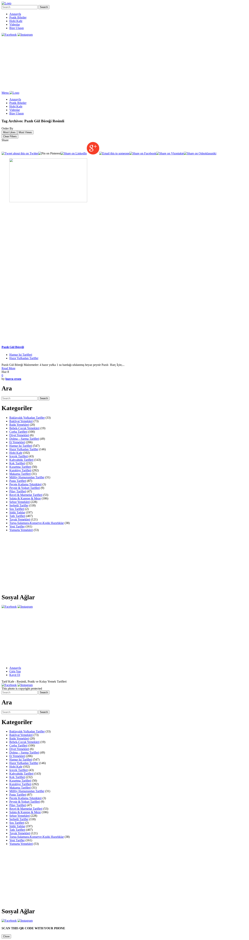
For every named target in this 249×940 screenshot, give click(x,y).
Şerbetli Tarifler (18, 505)
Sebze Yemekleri (19, 502)
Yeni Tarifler (17, 526)
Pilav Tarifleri (17, 491)
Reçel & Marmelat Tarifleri (25, 495)
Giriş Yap (15, 671)
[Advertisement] (118, 63)
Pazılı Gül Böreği (13, 347)
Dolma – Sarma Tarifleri (24, 438)
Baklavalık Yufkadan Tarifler (27, 417)
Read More (8, 368)
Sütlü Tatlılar (17, 512)
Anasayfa (15, 14)
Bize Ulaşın (16, 28)
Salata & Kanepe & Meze (25, 498)
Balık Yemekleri (19, 424)
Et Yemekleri (17, 442)
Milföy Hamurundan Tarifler (26, 477)
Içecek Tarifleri (18, 456)
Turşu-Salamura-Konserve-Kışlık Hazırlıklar (36, 523)
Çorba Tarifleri (18, 431)
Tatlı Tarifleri (17, 516)
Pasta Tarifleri (17, 480)
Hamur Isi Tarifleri (20, 354)
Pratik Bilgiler (17, 17)
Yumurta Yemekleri (21, 530)
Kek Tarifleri (17, 463)
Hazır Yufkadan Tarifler (23, 358)
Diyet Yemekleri (19, 435)
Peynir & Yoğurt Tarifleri (24, 488)
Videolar (14, 24)
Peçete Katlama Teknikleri (25, 484)
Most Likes (9, 132)
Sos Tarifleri (16, 509)
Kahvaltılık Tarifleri (21, 459)
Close (6, 936)
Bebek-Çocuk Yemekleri (24, 428)
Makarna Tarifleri (20, 473)
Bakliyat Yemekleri (21, 421)
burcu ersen (13, 378)
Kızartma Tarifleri (20, 466)
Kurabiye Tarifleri (20, 470)
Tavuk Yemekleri (19, 519)
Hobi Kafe (15, 21)
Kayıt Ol (14, 675)
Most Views (25, 132)
